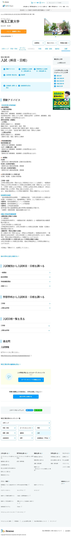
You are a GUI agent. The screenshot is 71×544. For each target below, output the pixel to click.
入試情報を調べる (5, 464)
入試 (38, 433)
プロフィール (66, 463)
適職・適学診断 (37, 463)
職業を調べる (37, 453)
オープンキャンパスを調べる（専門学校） (25, 457)
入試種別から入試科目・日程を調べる (26, 70)
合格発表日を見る (25, 85)
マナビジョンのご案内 (6, 521)
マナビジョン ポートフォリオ (8, 512)
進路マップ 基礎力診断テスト (8, 495)
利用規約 (16, 521)
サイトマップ (53, 521)
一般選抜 (3, 272)
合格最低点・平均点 (42, 438)
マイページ (66, 453)
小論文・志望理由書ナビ (23, 495)
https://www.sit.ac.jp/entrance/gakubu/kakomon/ (15, 355)
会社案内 (67, 531)
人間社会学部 (5, 308)
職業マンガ (42, 468)
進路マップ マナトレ (39, 484)
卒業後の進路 (63, 43)
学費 (38, 428)
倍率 (21, 438)
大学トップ (6, 423)
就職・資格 (6, 433)
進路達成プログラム (5, 506)
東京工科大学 (60, 81)
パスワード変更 (66, 467)
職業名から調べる (38, 456)
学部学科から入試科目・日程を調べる (41, 70)
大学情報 (5, 14)
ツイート (30, 410)
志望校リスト (66, 456)
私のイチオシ (51, 43)
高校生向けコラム (5, 475)
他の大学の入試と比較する (9, 256)
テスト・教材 (62, 6)
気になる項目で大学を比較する (8, 468)
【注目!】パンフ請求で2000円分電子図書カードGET (34, 10)
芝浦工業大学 (60, 83)
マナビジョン (8, 6)
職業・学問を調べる (53, 6)
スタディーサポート (5, 490)
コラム (67, 6)
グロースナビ (20, 512)
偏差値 (22, 433)
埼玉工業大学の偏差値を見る (10, 364)
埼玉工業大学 (18, 14)
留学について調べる (5, 471)
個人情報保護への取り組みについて (52, 530)
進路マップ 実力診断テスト (7, 501)
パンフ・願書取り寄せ (14, 31)
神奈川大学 (60, 86)
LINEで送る (38, 410)
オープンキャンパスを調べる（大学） (8, 457)
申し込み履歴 (66, 460)
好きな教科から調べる (56, 460)
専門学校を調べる (33, 6)
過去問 (23, 75)
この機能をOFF (61, 62)
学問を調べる (54, 453)
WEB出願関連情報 (6, 36)
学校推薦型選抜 (6, 281)
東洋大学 (59, 75)
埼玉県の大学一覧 (11, 14)
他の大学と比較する (26, 396)
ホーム (2, 14)
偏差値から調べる (5, 461)
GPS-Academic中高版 (22, 484)
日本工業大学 (60, 78)
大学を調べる (26, 6)
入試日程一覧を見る (11, 75)
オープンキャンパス (25, 428)
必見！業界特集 (20, 461)
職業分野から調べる (38, 460)
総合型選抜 (4, 277)
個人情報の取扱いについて (40, 521)
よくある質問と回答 (26, 521)
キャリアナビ (20, 490)
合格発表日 (6, 438)
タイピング (36, 490)
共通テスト (4, 286)
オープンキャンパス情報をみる (31, 379)
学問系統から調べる (55, 456)
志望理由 (36, 43)
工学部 (3, 303)
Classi (18, 506)
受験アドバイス (10, 69)
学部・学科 (6, 428)
